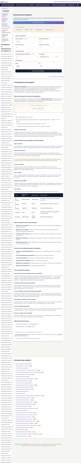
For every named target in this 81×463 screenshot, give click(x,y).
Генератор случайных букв (6, 324)
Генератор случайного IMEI (6, 309)
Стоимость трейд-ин (19, 44)
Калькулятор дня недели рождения (6, 358)
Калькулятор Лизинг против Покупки (24, 402)
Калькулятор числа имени (6, 109)
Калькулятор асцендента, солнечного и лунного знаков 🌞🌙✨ (6, 58)
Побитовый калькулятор (6, 342)
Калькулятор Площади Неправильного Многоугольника (6, 191)
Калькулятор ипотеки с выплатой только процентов (28, 395)
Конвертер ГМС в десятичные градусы (6, 429)
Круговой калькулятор (6, 238)
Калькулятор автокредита (22, 368)
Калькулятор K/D (5, 418)
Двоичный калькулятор (6, 322)
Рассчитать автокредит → (38, 70)
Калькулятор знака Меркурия (6, 375)
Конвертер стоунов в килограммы (6, 393)
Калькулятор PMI (20, 429)
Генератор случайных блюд (6, 389)
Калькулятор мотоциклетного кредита (25, 423)
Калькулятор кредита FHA (22, 391)
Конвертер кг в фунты (6, 165)
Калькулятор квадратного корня (6, 236)
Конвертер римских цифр (6, 136)
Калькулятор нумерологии (6, 269)
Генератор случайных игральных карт (6, 134)
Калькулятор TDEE (5, 424)
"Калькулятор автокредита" (21, 334)
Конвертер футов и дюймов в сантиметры (6, 63)
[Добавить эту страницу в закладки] (77, 5)
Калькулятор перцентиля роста (6, 218)
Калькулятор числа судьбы (6, 85)
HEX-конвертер (4, 291)
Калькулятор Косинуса (6, 329)
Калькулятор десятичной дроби (6, 440)
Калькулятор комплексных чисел (6, 300)
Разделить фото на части (6, 74)
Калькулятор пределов (6, 340)
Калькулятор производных (6, 207)
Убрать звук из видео (6, 100)
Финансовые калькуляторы (7, 5)
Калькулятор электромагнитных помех (25, 389)
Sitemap (42, 444)
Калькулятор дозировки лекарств (6, 258)
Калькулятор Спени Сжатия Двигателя (6, 180)
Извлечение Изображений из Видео (6, 65)
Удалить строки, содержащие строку (6, 162)
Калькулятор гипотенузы (6, 333)
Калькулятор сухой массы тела (6, 404)
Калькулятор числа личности (6, 216)
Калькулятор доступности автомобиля (25, 378)
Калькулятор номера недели (6, 311)
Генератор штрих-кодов (6, 156)
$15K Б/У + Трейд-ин (29, 29)
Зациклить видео (5, 176)
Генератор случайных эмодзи (6, 395)
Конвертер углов (5, 267)
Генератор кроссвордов (6, 193)
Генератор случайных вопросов (6, 122)
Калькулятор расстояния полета (6, 367)
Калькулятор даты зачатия (6, 437)
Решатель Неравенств (6, 382)
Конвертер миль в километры (6, 151)
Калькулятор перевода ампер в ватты (6, 315)
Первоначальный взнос (44, 38)
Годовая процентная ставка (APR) (25, 54)
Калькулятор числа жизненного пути (6, 76)
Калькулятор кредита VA (21, 436)
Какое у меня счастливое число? (6, 256)
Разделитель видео (5, 107)
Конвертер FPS (4, 67)
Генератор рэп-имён (5, 431)
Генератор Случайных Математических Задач (6, 318)
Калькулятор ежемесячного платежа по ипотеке (27, 408)
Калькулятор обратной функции (6, 344)
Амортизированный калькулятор (23, 363)
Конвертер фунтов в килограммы (6, 94)
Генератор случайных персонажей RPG (6, 289)
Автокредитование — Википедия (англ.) (25, 326)
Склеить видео (4, 69)
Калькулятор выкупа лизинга (23, 399)
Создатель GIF (4, 127)
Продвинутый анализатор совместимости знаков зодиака (6, 373)
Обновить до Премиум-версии (59, 5)
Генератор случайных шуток (6, 460)
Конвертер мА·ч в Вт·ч (6, 111)
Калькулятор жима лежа (6, 229)
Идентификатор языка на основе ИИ (6, 402)
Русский (53, 445)
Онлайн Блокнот (5, 380)
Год (39, 63)
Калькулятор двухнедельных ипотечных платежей (28, 372)
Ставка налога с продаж (44, 44)
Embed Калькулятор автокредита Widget (56, 76)
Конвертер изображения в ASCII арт (6, 169)
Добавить (32, 5)
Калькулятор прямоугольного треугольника (6, 296)
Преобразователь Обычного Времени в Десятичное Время (6, 202)
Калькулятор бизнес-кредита (22, 376)
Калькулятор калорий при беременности (6, 264)
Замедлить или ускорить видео (6, 89)
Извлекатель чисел (5, 369)
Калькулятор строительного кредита (24, 385)
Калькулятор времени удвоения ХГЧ (6, 391)
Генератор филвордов (6, 116)
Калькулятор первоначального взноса (25, 387)
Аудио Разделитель (5, 80)
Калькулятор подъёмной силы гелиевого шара (6, 260)
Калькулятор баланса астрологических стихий (6, 185)
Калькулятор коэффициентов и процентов (6, 398)
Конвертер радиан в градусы (6, 276)
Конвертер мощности (6, 362)
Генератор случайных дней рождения (6, 249)
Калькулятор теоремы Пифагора (6, 360)
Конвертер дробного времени (6, 167)
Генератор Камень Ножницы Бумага (6, 211)
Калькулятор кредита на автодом (23, 431)
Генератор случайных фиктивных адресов (6, 433)
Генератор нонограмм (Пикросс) (6, 178)
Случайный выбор (5, 451)
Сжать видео (4, 83)
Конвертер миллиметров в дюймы (6, 213)
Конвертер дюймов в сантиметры (6, 78)
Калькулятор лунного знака (6, 102)
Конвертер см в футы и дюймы (6, 71)
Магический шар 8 (5, 371)
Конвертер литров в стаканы (6, 406)
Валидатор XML (4, 453)
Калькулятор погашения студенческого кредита (27, 433)
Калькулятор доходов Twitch (6, 411)
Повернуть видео (5, 142)
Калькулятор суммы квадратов (6, 444)
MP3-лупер (3, 118)
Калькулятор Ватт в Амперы (6, 225)
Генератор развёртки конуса (6, 187)
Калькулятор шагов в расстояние (6, 353)
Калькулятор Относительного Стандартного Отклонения (6, 131)
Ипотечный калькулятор (21, 410)
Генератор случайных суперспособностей (6, 87)
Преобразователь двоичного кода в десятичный (6, 262)
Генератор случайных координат (6, 409)
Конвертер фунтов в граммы (6, 355)
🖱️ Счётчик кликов (5, 205)
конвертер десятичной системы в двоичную (6, 415)
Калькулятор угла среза (6, 198)
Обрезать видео (5, 189)
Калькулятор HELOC (20, 393)
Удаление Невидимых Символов (6, 349)
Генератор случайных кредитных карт (6, 457)
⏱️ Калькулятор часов (6, 149)
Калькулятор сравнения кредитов (24, 404)
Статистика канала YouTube (6, 247)
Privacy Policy (24, 445)
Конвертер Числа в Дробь (6, 233)
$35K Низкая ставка (49, 29)
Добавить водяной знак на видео (6, 253)
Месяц (16, 63)
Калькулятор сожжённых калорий (6, 280)
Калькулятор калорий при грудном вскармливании (6, 287)
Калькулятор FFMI (5, 351)
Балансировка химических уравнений (6, 338)
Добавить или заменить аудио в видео (6, 96)
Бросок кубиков (4, 147)
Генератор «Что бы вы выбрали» (6, 364)
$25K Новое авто (19, 29)
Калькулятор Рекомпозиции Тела (6, 145)
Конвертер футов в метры (6, 138)
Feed (46, 444)
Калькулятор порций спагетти (6, 442)
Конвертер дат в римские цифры (6, 400)
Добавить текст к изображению (6, 105)
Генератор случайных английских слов (6, 284)
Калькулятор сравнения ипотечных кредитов (26, 412)
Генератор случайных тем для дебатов (6, 446)
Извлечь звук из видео (6, 98)
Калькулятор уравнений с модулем (6, 422)
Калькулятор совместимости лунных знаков (6, 154)
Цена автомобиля (21, 38)
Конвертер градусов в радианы (6, 386)
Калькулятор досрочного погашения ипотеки (26, 414)
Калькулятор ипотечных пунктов (23, 416)
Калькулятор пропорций (6, 331)
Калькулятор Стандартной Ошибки (6, 420)
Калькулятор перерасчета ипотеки (24, 419)
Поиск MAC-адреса (5, 220)
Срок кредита (42, 54)
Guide (49, 444)
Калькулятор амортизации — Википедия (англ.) (27, 324)
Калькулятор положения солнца (6, 196)
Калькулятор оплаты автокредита (24, 383)
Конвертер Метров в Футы (6, 327)
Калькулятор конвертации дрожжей (6, 426)
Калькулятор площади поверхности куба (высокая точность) (6, 413)
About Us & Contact (32, 445)
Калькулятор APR (6, 28)
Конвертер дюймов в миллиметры (6, 173)
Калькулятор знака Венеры (6, 60)
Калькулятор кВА (5, 335)
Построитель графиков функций (6, 120)
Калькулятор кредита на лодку (23, 374)
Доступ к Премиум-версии (43, 445)
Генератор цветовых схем (6, 313)
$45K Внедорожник (39, 29)
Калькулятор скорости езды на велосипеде (6, 278)
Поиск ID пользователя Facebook (6, 244)
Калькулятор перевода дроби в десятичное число (6, 435)
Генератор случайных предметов (6, 222)
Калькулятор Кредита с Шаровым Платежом (26, 370)
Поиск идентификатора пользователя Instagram (6, 91)
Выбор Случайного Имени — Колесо (6, 307)
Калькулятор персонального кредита (24, 427)
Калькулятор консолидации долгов (5, 40)
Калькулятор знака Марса (6, 125)
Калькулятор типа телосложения (6, 320)
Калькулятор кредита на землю (23, 397)
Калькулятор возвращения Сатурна (6, 298)
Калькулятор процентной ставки (5, 36)
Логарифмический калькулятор (6, 304)
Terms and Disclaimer (56, 444)
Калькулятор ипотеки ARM (22, 366)
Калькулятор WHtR (5, 273)
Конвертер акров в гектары (6, 227)
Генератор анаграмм (6, 455)
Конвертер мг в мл (5, 200)
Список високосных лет (6, 182)
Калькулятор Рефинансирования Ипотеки (25, 421)
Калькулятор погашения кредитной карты (6, 25)
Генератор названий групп (6, 282)
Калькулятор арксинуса (6, 251)
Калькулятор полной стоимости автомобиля (26, 425)
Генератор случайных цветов (6, 129)
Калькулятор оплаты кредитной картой (6, 31)
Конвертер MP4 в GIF (6, 231)
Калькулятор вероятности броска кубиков (6, 293)
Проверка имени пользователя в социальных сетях (6, 171)
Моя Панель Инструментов (43, 4)
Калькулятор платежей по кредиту (24, 406)
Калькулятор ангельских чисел (6, 54)
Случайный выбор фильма (6, 242)
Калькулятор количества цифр (6, 302)
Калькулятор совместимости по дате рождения (6, 56)
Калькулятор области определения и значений (6, 160)
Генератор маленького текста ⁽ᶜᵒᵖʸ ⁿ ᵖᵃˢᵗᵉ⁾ (6, 158)
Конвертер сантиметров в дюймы (6, 140)
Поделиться (70, 4)
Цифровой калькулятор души (6, 271)
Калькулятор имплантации (6, 449)
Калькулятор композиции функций (6, 378)
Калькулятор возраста (6, 347)
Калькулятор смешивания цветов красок (6, 209)
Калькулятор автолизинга (22, 380)
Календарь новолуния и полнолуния (6, 384)
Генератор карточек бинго (6, 240)
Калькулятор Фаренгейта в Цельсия (6, 114)
